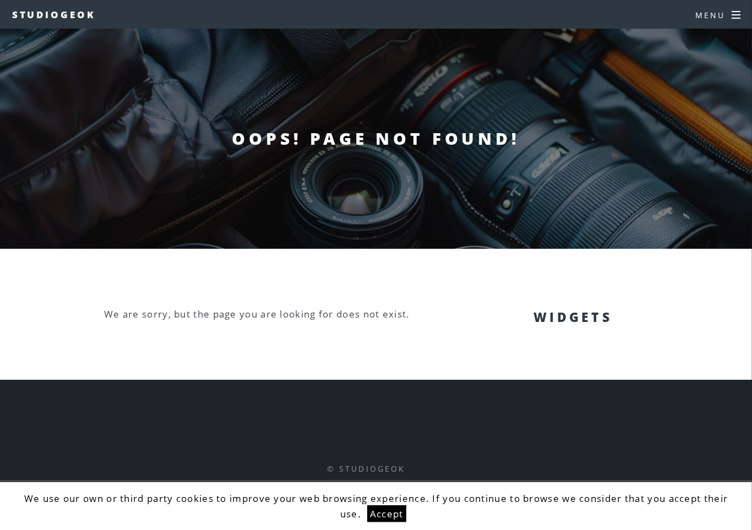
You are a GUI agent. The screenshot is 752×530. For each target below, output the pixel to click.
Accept (387, 513)
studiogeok (54, 14)
